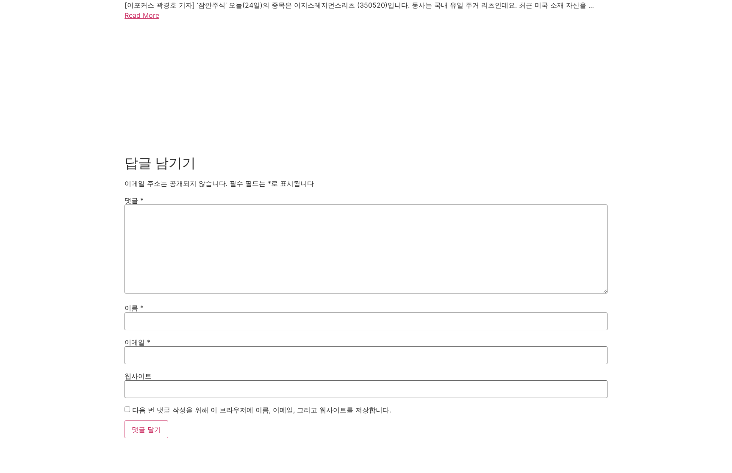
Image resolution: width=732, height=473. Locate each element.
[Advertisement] (366, 85)
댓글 (134, 200)
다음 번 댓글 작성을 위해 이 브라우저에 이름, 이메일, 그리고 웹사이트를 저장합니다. (261, 410)
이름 (134, 307)
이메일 (137, 342)
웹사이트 (138, 376)
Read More (142, 15)
